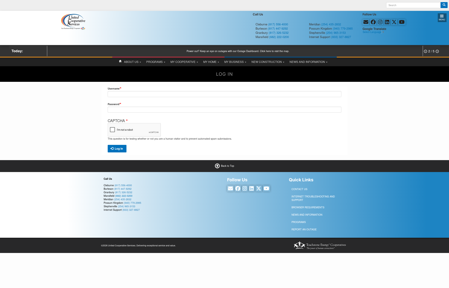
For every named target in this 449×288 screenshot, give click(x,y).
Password (113, 104)
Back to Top (227, 165)
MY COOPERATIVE (183, 62)
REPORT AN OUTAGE (304, 229)
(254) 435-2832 (331, 24)
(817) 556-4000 (278, 24)
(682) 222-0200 (279, 37)
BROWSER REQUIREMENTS (307, 207)
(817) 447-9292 (278, 28)
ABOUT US (131, 62)
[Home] (73, 21)
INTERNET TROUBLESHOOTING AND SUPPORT (313, 198)
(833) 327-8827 (341, 37)
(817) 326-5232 (279, 32)
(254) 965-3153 (336, 32)
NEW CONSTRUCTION (267, 62)
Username (114, 88)
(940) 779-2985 (343, 28)
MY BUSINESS (234, 62)
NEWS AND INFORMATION (308, 62)
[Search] (444, 5)
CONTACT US (299, 189)
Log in (118, 148)
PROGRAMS (154, 62)
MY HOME (210, 62)
